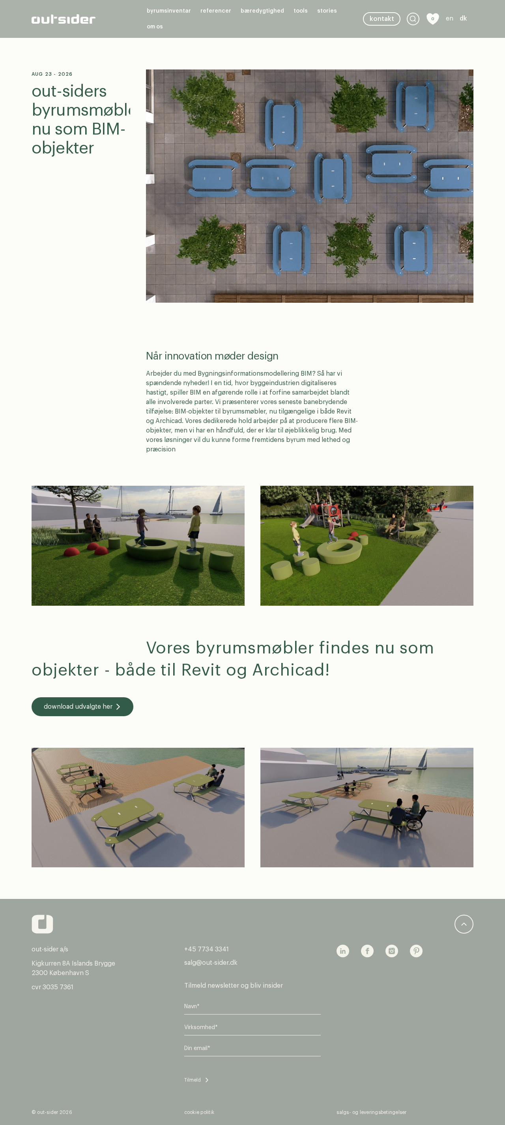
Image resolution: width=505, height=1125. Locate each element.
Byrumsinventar (169, 11)
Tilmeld (192, 1080)
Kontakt (382, 19)
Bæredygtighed (262, 11)
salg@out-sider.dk (211, 963)
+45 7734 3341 (206, 949)
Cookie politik (199, 1112)
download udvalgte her (78, 707)
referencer (215, 11)
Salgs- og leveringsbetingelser (371, 1112)
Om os (155, 27)
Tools (301, 11)
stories (327, 11)
